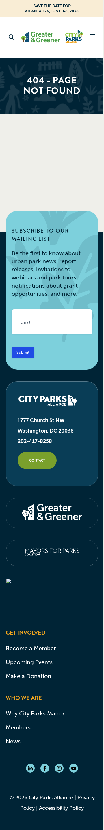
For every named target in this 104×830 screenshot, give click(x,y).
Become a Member (31, 648)
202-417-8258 (35, 441)
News (13, 741)
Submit (22, 352)
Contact (37, 460)
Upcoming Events (29, 662)
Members (18, 727)
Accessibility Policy (61, 808)
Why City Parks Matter (35, 713)
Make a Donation (28, 676)
